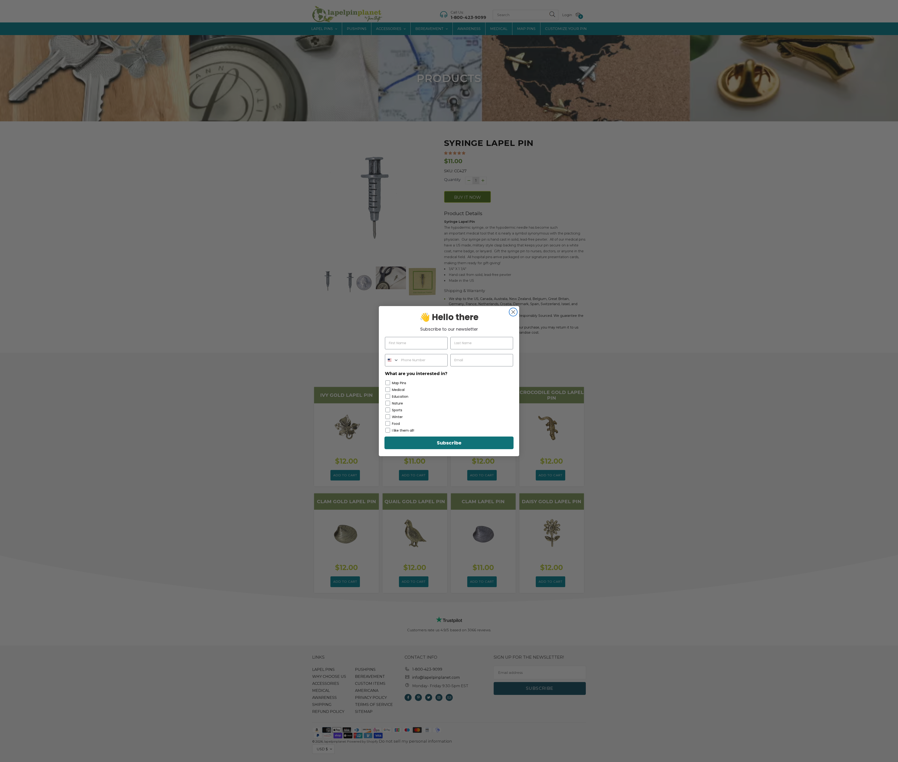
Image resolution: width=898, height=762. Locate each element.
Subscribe (449, 443)
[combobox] (392, 360)
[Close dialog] (513, 312)
